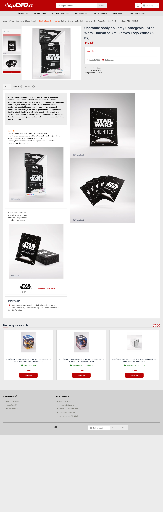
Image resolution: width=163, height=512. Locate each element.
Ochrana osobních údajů (68, 416)
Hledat (101, 5)
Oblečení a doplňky (61, 13)
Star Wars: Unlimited (49, 308)
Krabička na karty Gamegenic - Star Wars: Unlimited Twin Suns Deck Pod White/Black (134, 360)
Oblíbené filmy (40, 13)
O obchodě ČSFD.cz (67, 405)
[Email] (56, 427)
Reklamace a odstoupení (68, 409)
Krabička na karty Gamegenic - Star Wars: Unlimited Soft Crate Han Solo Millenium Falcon (81, 360)
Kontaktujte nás (65, 401)
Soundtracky (119, 13)
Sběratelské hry (33, 308)
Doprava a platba (12, 401)
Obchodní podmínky (67, 412)
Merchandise (81, 13)
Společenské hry (137, 13)
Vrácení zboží (11, 405)
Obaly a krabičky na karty (45, 305)
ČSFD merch (23, 13)
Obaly (99, 68)
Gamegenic (97, 70)
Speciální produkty (15, 310)
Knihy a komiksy (99, 13)
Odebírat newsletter (119, 428)
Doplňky (30, 305)
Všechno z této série (46, 289)
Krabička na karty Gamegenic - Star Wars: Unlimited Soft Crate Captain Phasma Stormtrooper (28, 360)
